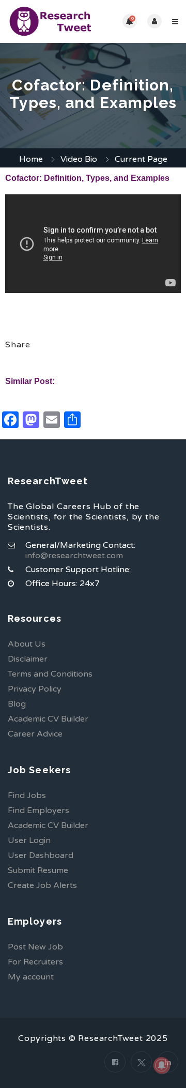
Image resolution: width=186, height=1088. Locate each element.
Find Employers (38, 810)
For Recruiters (35, 962)
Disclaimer (28, 659)
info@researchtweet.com (74, 555)
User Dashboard (40, 855)
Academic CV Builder (48, 719)
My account (31, 977)
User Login (29, 840)
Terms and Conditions (50, 674)
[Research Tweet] (50, 21)
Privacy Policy (34, 689)
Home (31, 159)
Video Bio (78, 159)
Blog (17, 704)
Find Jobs (27, 795)
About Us (26, 644)
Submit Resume (38, 870)
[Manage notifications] (161, 1065)
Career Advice (35, 734)
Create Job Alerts (42, 885)
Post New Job (35, 947)
